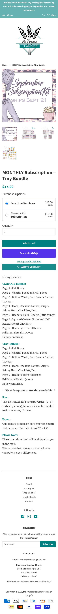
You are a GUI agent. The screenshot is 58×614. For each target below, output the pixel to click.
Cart (53, 15)
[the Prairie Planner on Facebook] (22, 517)
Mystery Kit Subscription (19, 215)
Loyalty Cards (29, 496)
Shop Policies (29, 492)
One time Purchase (23, 203)
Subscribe (48, 544)
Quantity (7, 225)
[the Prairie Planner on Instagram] (29, 517)
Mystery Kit (29, 488)
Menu (9, 15)
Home (5, 65)
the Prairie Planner (31, 591)
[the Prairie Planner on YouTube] (35, 517)
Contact (29, 501)
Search (29, 484)
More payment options (29, 261)
